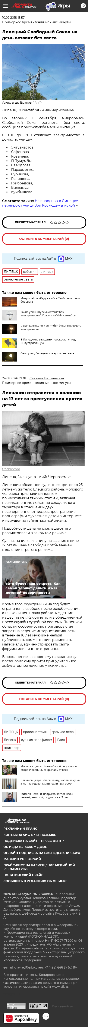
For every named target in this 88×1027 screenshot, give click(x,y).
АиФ (38, 102)
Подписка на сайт (20, 841)
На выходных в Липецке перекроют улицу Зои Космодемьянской (40, 203)
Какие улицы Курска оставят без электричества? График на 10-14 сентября (48, 313)
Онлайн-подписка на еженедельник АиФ (41, 853)
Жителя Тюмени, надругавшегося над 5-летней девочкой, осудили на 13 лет (47, 795)
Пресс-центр (52, 841)
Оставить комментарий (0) (44, 239)
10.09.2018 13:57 (13, 18)
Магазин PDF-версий (22, 859)
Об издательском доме (25, 847)
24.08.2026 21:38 (14, 378)
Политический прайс (23, 875)
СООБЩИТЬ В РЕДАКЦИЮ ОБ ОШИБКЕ (35, 881)
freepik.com (11, 469)
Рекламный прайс (20, 829)
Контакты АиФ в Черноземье (29, 835)
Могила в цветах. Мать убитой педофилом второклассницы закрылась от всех (49, 768)
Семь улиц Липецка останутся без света (47, 353)
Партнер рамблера (62, 1006)
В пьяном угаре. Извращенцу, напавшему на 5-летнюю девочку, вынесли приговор (50, 782)
